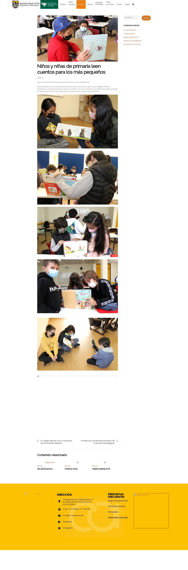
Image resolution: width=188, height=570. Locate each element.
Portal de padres (116, 506)
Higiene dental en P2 (101, 469)
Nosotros (63, 4)
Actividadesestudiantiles (99, 3)
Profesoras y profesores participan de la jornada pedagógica (98, 442)
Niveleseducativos (72, 3)
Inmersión (113, 512)
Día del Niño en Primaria (132, 44)
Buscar (146, 18)
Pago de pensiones (118, 500)
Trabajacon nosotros (110, 3)
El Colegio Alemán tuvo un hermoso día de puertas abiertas (56, 442)
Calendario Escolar (118, 517)
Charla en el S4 (71, 469)
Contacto (119, 4)
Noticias (40, 78)
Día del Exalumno (45, 469)
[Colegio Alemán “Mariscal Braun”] (35, 8)
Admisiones (81, 4)
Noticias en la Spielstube (132, 41)
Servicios (90, 4)
